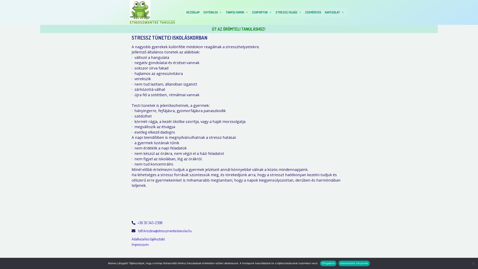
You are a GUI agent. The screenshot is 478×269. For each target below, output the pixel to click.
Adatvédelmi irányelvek (354, 263)
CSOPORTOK (260, 12)
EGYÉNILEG (211, 12)
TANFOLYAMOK (235, 12)
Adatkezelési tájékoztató (148, 238)
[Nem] (473, 263)
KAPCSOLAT (332, 12)
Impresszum (140, 244)
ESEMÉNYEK (313, 12)
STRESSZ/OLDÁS (286, 12)
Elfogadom (328, 263)
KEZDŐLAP (193, 12)
